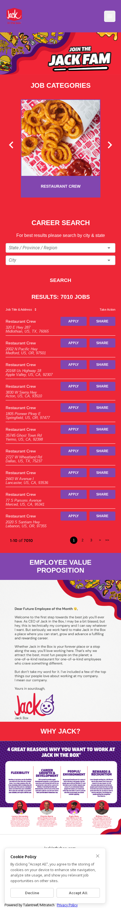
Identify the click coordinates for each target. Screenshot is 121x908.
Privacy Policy (67, 905)
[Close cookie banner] (97, 856)
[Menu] (109, 16)
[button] (60, 247)
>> (107, 540)
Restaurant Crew (21, 321)
